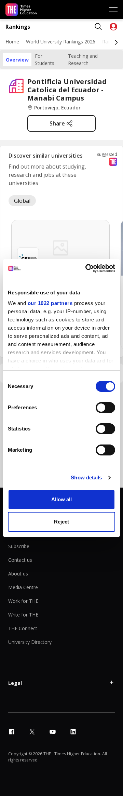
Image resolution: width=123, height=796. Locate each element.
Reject (61, 522)
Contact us (20, 560)
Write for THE (23, 614)
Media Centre (23, 587)
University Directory (30, 642)
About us (18, 573)
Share (57, 123)
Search (98, 26)
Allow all (61, 499)
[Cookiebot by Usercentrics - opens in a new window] (86, 268)
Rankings (17, 26)
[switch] (105, 407)
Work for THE (23, 601)
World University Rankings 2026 (60, 41)
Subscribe (18, 546)
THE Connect (22, 628)
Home (12, 41)
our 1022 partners (50, 303)
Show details (86, 477)
